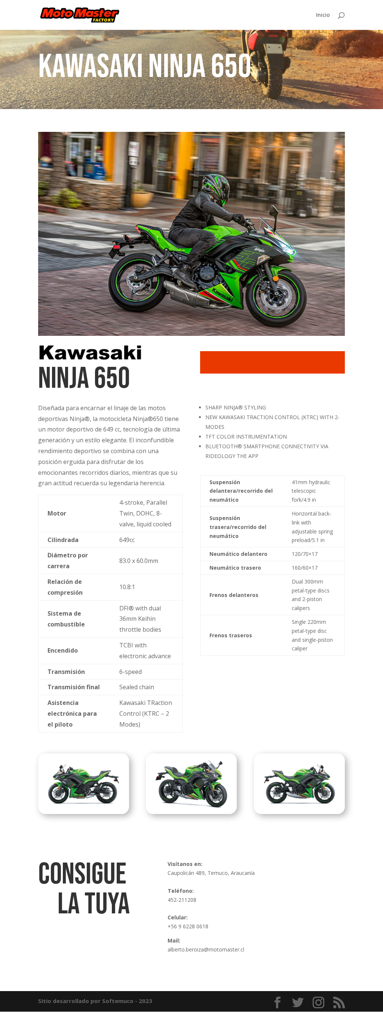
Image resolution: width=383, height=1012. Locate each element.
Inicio (323, 15)
